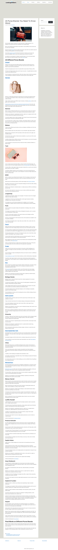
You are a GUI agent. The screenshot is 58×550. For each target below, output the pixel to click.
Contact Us (7, 540)
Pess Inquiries (44, 540)
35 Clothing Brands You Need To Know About (12, 535)
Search (42, 20)
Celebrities (44, 2)
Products (33, 2)
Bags (28, 2)
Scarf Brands (16, 458)
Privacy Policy (32, 540)
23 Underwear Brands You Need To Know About (13, 534)
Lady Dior (8, 269)
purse (24, 57)
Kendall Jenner (14, 240)
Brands (23, 2)
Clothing (38, 2)
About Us (19, 540)
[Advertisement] (29, 11)
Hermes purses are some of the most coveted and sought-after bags (17, 104)
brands (13, 49)
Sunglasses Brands (17, 418)
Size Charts (50, 2)
